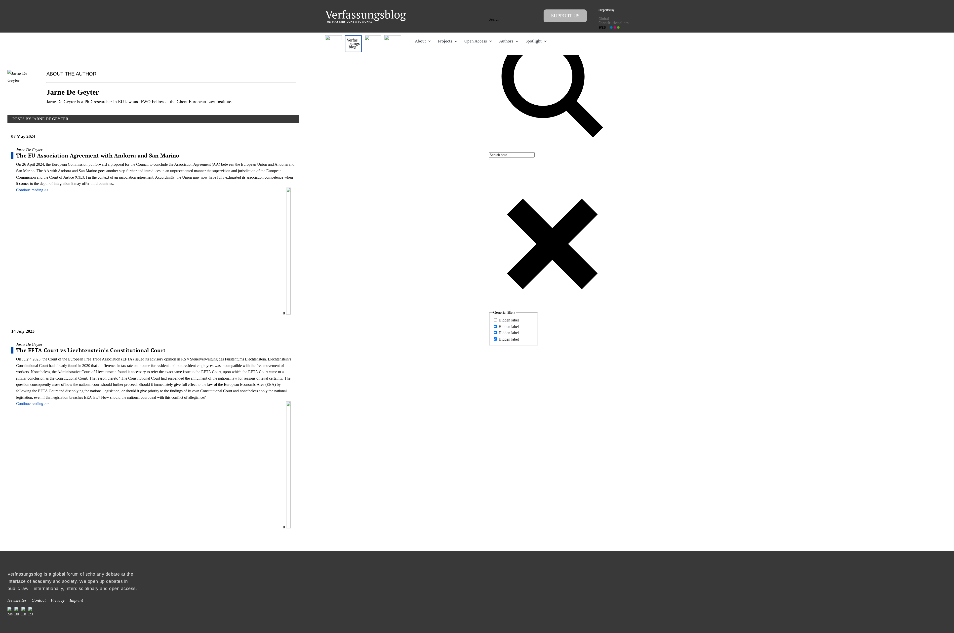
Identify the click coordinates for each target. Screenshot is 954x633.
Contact (39, 600)
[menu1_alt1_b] (353, 37)
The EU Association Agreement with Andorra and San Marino (97, 155)
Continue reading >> (32, 190)
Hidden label (509, 320)
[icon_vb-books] (392, 37)
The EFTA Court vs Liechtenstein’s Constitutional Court (90, 350)
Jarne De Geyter (29, 150)
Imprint (76, 600)
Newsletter (17, 600)
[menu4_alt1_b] (333, 37)
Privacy (58, 600)
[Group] (365, 12)
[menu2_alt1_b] (373, 37)
